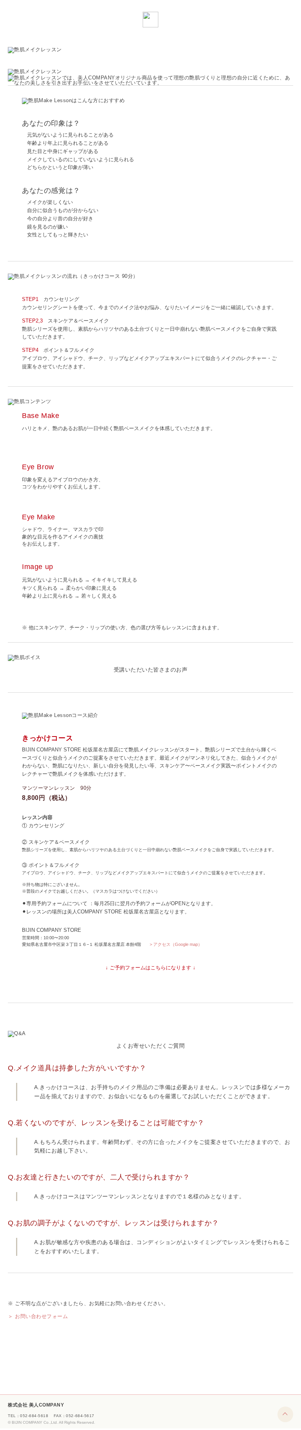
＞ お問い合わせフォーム (38, 1316)
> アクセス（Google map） (176, 944)
